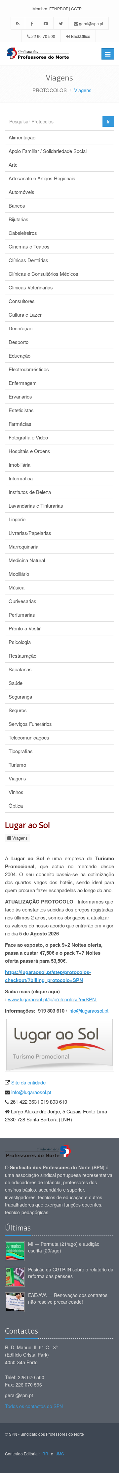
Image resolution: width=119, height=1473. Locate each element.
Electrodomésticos (29, 369)
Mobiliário (19, 573)
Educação (19, 355)
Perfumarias (22, 614)
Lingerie (17, 519)
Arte (13, 164)
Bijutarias (18, 219)
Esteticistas (21, 410)
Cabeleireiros (23, 232)
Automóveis (21, 191)
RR (45, 1453)
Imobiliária (19, 464)
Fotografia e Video (28, 437)
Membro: (40, 8)
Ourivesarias (22, 600)
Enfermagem (23, 382)
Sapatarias (20, 669)
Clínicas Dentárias (28, 259)
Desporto (18, 341)
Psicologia (20, 641)
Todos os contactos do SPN (34, 1406)
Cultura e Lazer (25, 314)
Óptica (16, 805)
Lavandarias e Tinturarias (36, 505)
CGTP (76, 8)
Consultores (22, 300)
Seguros (18, 710)
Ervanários (20, 396)
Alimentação (22, 137)
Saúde (15, 682)
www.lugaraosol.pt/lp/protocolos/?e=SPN (52, 999)
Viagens (83, 89)
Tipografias (21, 750)
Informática (21, 478)
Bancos (17, 205)
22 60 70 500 (42, 36)
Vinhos (16, 791)
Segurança (20, 696)
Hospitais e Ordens (29, 450)
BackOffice (80, 36)
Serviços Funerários (30, 723)
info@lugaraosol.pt (88, 1010)
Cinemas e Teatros (29, 246)
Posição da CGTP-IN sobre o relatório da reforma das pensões (70, 1272)
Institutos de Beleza (30, 491)
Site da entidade (28, 1082)
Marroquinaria (23, 546)
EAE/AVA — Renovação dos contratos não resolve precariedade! (67, 1298)
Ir (108, 121)
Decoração (20, 328)
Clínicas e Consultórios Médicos (43, 273)
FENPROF (58, 8)
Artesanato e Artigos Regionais (42, 178)
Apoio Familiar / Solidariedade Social (48, 150)
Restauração (22, 655)
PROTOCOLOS (49, 89)
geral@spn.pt (90, 23)
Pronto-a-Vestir (25, 628)
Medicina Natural (27, 560)
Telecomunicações (29, 737)
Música (16, 587)
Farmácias (20, 423)
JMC (60, 1453)
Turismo (17, 764)
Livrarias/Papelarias (30, 532)
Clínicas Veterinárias (31, 287)
